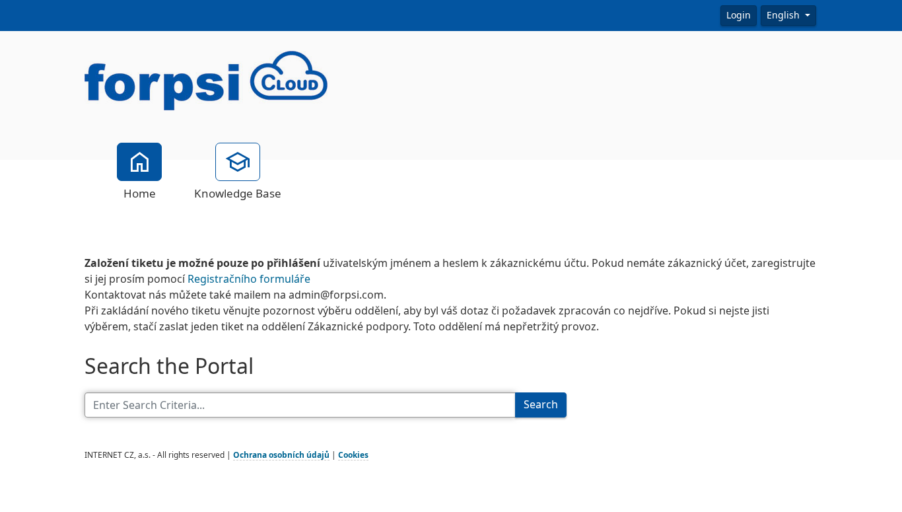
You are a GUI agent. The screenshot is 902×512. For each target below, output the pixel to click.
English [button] (784, 15)
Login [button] (738, 15)
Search (541, 404)
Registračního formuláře (249, 279)
